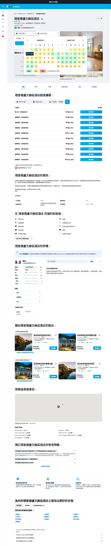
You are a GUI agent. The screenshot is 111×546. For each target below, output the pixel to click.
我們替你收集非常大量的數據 (25, 538)
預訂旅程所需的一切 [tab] (38, 505)
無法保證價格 (42, 529)
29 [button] (32, 66)
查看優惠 (53, 348)
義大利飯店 (76, 519)
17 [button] (40, 58)
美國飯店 (75, 516)
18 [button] (44, 58)
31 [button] (79, 66)
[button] (109, 2)
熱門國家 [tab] (18, 505)
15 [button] (32, 58)
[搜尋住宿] (3, 15)
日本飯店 (17, 516)
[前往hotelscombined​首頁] (13, 6)
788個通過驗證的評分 (27, 28)
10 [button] (40, 54)
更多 (16, 191)
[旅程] (3, 31)
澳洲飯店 (17, 514)
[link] (25, 352)
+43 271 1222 (18, 25)
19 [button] (48, 58)
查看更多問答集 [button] (45, 466)
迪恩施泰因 (29, 13)
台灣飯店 (46, 514)
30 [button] (36, 66)
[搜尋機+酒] (3, 22)
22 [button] (32, 62)
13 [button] (52, 54)
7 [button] (27, 54)
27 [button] (52, 62)
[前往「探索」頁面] (3, 26)
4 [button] (44, 50)
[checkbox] (23, 313)
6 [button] (52, 50)
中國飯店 (75, 514)
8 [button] (31, 54)
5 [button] (48, 50)
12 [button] (48, 54)
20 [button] (52, 58)
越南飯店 (46, 519)
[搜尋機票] (3, 12)
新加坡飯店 (18, 519)
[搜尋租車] (3, 19)
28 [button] (27, 66)
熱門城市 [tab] (27, 505)
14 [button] (27, 58)
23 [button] (36, 62)
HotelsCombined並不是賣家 (24, 535)
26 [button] (48, 62)
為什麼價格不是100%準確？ (24, 541)
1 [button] (31, 50)
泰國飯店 (17, 521)
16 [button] (36, 58)
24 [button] (40, 62)
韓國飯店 (46, 516)
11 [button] (44, 54)
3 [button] (40, 50)
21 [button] (27, 62)
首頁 (15, 13)
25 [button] (44, 62)
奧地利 (20, 13)
